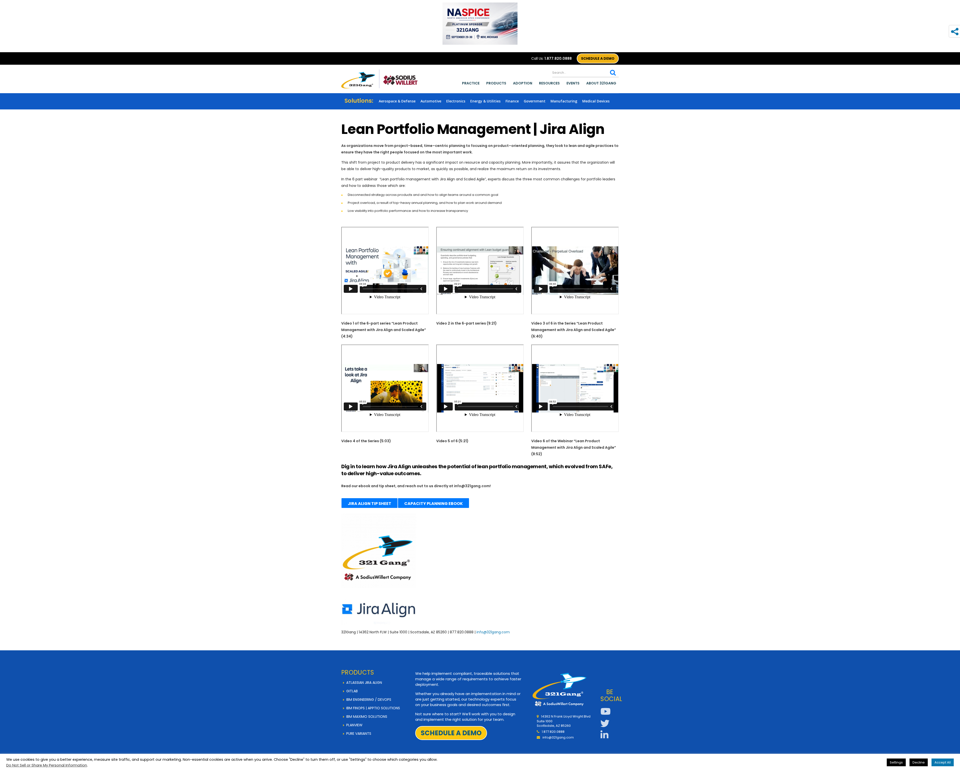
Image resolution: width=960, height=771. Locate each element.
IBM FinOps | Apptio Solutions (373, 708)
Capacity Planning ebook (433, 503)
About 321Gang (601, 83)
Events (573, 83)
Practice (471, 83)
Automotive (430, 101)
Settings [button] (896, 762)
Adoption (522, 83)
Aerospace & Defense (397, 101)
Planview (354, 725)
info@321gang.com (493, 632)
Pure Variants (358, 734)
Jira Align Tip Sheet (369, 503)
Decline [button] (918, 762)
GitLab (352, 691)
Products (496, 83)
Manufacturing (563, 101)
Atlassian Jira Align (364, 683)
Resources (549, 83)
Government (535, 101)
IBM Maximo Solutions (366, 717)
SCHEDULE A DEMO (597, 58)
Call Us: (551, 58)
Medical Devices (596, 101)
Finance (512, 101)
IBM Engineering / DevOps (368, 700)
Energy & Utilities (485, 101)
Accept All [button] (942, 762)
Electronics (455, 101)
